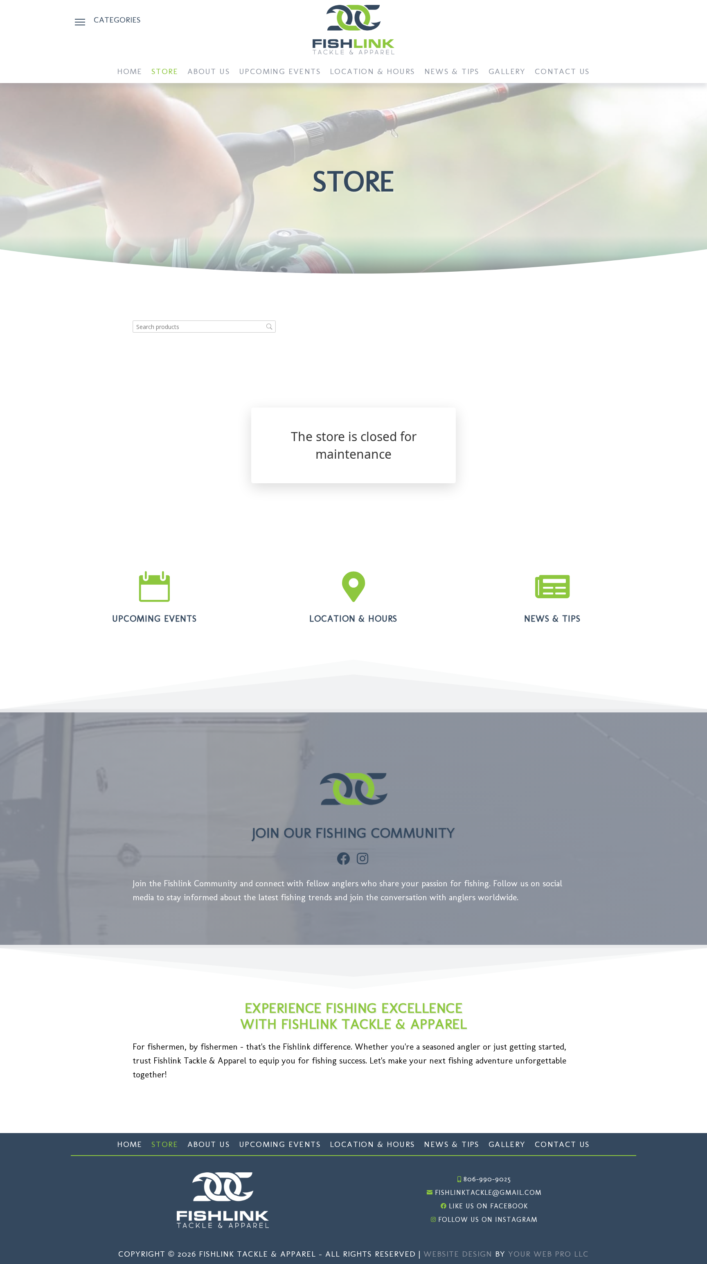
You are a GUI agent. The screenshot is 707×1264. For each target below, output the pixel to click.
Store (164, 72)
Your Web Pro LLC (548, 1254)
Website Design (457, 1254)
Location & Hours (372, 72)
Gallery (507, 72)
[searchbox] (204, 326)
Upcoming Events (280, 72)
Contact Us (562, 72)
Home (129, 72)
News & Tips (452, 72)
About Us (208, 72)
